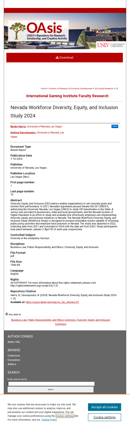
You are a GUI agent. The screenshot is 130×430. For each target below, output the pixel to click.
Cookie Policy (49, 419)
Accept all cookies (104, 407)
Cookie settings (65, 415)
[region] (65, 412)
